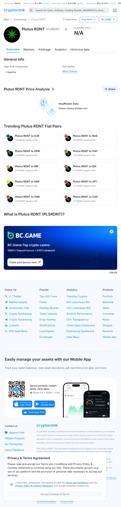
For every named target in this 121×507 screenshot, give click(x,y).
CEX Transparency (77, 319)
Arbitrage (44, 49)
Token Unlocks (48, 313)
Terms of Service (108, 478)
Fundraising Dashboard (80, 331)
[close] (111, 231)
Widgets (107, 325)
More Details (69, 71)
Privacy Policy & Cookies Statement (34, 485)
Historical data (79, 49)
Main (6, 19)
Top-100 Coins (48, 296)
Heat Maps (72, 337)
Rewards (108, 331)
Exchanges (46, 337)
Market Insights (18, 302)
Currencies (20, 19)
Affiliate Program (15, 438)
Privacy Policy (66, 501)
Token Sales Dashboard (80, 325)
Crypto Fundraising (20, 313)
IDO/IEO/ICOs (47, 325)
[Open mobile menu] (114, 10)
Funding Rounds (49, 308)
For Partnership (14, 444)
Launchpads (47, 331)
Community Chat (19, 308)
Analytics (61, 49)
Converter (108, 313)
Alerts (106, 308)
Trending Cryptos (76, 296)
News (106, 319)
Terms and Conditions (46, 501)
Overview (13, 49)
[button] (22, 404)
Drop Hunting (47, 319)
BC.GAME (106, 19)
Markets (29, 49)
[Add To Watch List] (66, 29)
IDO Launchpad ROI (78, 302)
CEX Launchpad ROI (78, 308)
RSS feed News (18, 331)
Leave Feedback (14, 449)
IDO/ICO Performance (79, 313)
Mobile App (109, 337)
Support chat (16, 432)
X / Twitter (15, 296)
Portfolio (108, 296)
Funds (43, 302)
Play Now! (87, 19)
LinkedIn (14, 325)
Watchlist (108, 302)
